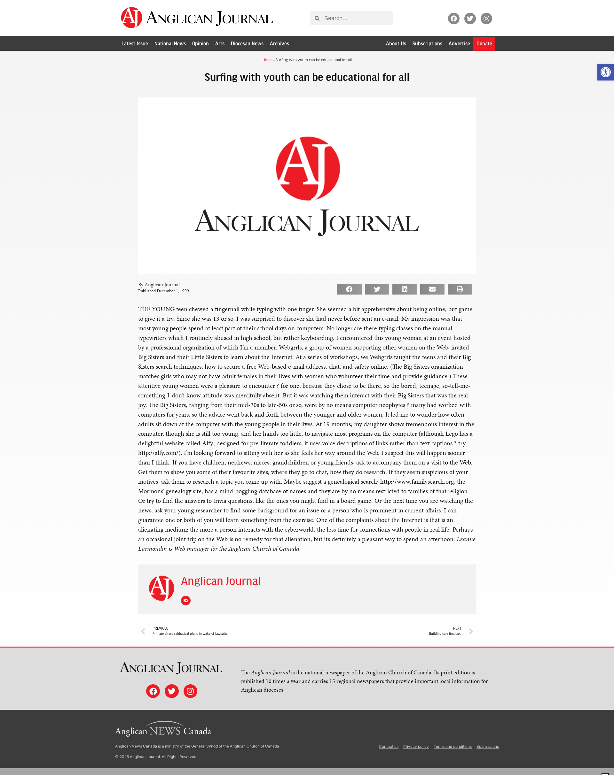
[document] (307, 387)
